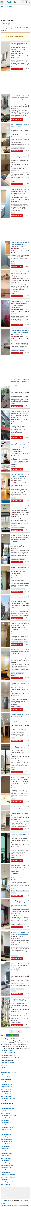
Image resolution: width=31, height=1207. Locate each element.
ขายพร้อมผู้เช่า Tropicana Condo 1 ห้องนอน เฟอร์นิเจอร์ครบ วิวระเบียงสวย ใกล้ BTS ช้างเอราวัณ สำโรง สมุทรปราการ (20, 651)
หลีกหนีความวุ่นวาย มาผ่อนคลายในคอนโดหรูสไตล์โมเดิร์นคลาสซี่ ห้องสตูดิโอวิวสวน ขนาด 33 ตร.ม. (20, 536)
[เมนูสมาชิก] (26, 1)
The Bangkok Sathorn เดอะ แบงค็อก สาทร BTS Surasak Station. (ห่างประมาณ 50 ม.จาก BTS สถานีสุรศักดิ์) (20, 747)
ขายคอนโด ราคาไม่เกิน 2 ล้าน (8, 1055)
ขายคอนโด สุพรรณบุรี (7, 1165)
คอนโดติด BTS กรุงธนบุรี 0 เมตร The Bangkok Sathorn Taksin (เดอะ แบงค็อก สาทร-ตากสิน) (20, 778)
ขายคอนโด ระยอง (5, 1120)
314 (18, 1031)
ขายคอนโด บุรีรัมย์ (6, 1129)
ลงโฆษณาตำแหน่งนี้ (16, 36)
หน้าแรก (3, 6)
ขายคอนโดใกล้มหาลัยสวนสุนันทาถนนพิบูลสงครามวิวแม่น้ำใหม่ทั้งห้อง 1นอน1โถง (19, 190)
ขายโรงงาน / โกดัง (6, 1077)
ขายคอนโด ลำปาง (5, 1148)
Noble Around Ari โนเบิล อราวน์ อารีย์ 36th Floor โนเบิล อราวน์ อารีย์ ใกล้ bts (20, 808)
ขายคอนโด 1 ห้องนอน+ (7, 1084)
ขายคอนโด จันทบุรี (6, 1122)
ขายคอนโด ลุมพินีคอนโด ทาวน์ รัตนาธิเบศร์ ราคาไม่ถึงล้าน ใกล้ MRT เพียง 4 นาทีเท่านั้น (18, 475)
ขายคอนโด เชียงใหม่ (6, 1144)
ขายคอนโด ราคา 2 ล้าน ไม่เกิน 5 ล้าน (10, 1057)
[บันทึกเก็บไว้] (28, 43)
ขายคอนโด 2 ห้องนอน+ (7, 1086)
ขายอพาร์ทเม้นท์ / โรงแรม (7, 1062)
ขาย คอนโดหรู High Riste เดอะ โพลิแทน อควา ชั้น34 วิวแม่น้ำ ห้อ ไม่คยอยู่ (20, 902)
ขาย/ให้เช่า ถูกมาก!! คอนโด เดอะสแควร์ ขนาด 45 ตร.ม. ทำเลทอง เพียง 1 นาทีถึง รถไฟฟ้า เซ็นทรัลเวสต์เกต (19, 444)
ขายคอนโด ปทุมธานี (6, 1113)
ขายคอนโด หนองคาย (6, 1139)
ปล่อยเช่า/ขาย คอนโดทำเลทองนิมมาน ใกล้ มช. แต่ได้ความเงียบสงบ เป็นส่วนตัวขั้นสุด (19, 568)
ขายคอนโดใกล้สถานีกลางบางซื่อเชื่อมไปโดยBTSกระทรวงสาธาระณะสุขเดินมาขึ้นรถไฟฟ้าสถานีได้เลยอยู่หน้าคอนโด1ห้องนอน (20, 273)
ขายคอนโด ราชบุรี (5, 1163)
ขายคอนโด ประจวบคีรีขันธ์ (8, 1174)
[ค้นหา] (23, 1)
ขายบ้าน (3, 1069)
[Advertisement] (15, 13)
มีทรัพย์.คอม (4, 1200)
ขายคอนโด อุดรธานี (6, 1136)
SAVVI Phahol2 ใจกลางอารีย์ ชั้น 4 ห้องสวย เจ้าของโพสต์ (20, 157)
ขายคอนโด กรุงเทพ (6, 1106)
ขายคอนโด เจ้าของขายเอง (8, 1101)
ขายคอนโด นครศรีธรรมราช (8, 1177)
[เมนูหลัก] (1, 2)
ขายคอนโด (9, 6)
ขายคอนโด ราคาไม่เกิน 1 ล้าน (8, 1053)
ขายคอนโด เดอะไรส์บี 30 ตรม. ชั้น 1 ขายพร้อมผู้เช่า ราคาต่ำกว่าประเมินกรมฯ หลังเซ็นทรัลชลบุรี (20, 331)
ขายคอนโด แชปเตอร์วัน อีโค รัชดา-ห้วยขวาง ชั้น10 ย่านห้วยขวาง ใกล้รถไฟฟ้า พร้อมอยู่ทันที (20, 965)
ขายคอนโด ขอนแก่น (6, 1134)
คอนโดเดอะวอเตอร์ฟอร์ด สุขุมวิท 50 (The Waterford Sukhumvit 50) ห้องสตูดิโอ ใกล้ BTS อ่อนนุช (19, 933)
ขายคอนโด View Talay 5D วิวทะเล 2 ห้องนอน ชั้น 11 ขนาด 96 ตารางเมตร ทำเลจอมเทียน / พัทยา (19, 97)
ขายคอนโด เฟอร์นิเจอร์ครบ (8, 1098)
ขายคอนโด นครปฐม (6, 1167)
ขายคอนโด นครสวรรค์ (7, 1153)
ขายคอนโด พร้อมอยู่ (6, 1096)
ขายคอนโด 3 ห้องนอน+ (7, 1089)
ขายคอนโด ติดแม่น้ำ (6, 1093)
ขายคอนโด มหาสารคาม (7, 1141)
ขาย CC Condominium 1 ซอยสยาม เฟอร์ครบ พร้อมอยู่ (20, 125)
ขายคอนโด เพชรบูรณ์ (6, 1160)
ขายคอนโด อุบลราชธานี (7, 1132)
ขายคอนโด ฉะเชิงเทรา (6, 1125)
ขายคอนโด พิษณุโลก (6, 1158)
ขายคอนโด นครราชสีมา (7, 1127)
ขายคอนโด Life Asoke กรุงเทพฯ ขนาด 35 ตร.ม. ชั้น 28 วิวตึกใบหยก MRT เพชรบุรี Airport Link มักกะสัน (20, 1000)
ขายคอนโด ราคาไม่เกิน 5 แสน (8, 1050)
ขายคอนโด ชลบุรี (5, 1118)
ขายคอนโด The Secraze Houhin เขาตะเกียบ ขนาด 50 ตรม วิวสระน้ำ (20, 624)
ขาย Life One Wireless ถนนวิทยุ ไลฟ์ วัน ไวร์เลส (19, 684)
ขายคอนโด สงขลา (5, 1184)
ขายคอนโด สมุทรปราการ (7, 1108)
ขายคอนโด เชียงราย (6, 1151)
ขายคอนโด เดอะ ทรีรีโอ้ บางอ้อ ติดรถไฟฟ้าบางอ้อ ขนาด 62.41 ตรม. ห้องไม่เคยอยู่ (19, 866)
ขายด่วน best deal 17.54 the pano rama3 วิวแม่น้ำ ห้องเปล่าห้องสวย (19, 835)
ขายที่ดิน (3, 1067)
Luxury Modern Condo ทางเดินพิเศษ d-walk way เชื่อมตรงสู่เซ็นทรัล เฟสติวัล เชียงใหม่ (19, 507)
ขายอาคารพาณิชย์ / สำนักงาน (8, 1072)
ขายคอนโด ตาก (5, 1155)
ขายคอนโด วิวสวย (6, 1091)
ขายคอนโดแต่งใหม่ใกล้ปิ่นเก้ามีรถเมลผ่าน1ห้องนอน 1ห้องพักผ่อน (19, 302)
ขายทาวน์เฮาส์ (4, 1074)
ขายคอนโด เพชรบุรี (6, 1172)
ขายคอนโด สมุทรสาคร (7, 1170)
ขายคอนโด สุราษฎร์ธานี (7, 1181)
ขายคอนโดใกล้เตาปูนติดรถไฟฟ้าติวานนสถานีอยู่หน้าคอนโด (19, 243)
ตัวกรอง (18, 27)
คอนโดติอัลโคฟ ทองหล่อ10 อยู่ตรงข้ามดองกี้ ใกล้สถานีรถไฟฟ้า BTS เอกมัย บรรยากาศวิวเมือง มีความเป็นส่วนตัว (20, 381)
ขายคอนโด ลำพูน (5, 1146)
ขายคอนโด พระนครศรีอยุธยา (8, 1115)
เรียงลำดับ (25, 27)
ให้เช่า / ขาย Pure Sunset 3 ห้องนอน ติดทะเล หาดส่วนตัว (19, 44)
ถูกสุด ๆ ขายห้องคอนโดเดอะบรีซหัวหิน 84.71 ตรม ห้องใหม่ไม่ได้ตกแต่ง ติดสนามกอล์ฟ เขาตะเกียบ (19, 598)
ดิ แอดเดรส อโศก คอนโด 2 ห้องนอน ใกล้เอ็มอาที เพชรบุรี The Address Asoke (19, 715)
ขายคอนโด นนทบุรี (6, 1110)
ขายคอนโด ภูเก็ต (5, 1179)
